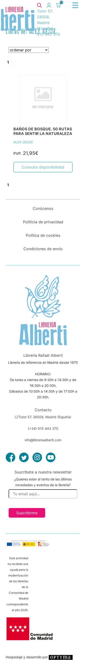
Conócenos (43, 208)
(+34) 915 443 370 (43, 428)
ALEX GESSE (23, 142)
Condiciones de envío (43, 248)
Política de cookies (43, 235)
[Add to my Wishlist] (64, 84)
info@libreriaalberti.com (43, 440)
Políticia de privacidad (43, 221)
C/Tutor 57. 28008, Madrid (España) (43, 417)
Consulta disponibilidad (43, 167)
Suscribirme (27, 512)
